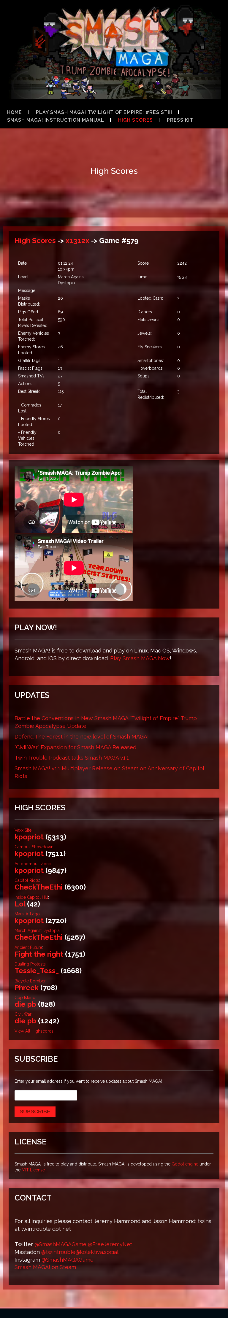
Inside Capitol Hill (31, 897)
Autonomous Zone (33, 863)
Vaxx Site (23, 830)
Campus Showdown (34, 846)
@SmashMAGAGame (60, 1244)
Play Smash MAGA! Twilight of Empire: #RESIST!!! (104, 112)
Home (14, 112)
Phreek (27, 987)
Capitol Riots (27, 880)
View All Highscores (34, 1031)
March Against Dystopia (37, 930)
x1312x (77, 240)
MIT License (33, 1170)
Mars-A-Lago (27, 914)
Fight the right (39, 954)
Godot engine (185, 1164)
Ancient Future (28, 947)
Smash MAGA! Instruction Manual (55, 120)
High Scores (135, 120)
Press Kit (180, 120)
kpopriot (29, 837)
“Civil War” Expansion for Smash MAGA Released (75, 747)
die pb (25, 1004)
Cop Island (25, 997)
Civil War (23, 1014)
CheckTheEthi (39, 887)
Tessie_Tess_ (37, 970)
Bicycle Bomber (30, 981)
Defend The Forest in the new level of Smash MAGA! (82, 736)
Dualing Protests (30, 964)
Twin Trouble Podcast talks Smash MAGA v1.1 (72, 758)
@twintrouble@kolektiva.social (79, 1252)
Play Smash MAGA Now (140, 658)
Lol (20, 904)
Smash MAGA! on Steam (45, 1267)
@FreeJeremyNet (110, 1244)
